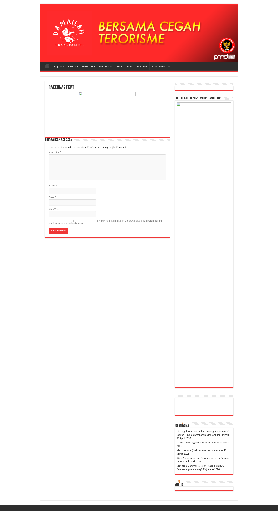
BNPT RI (179, 485)
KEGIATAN (87, 66)
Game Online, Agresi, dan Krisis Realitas (198, 442)
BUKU (130, 66)
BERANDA (47, 66)
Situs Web (54, 209)
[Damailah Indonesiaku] (139, 33)
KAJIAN (58, 66)
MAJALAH (142, 66)
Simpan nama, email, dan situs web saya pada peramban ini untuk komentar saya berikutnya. (105, 222)
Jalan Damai (182, 426)
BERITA (72, 66)
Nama (53, 185)
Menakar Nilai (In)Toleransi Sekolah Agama (200, 450)
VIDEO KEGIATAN (160, 66)
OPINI (119, 66)
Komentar (55, 152)
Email (52, 197)
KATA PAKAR (105, 66)
